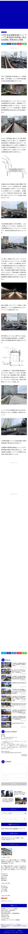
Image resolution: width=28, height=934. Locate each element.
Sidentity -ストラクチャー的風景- (10, 920)
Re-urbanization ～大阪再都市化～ (11, 913)
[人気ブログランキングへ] (14, 898)
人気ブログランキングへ (6, 900)
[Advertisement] (14, 15)
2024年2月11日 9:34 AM (6, 738)
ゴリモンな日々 (5, 918)
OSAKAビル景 (5, 916)
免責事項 (19, 930)
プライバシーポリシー (11, 930)
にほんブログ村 (5, 883)
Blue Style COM (5, 912)
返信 (25, 755)
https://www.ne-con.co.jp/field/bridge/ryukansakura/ (11, 752)
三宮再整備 (4, 32)
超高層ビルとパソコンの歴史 (9, 908)
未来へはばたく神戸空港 (8, 910)
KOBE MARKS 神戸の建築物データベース (13, 828)
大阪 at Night (5, 915)
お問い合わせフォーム (8, 839)
